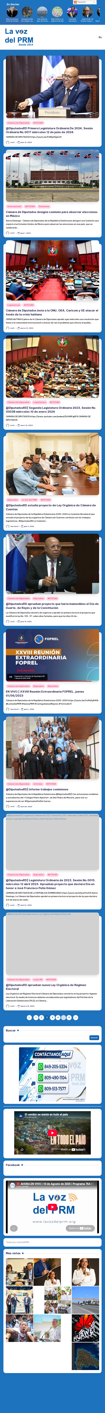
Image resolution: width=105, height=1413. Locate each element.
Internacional (14, 206)
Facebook (13, 1165)
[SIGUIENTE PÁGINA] (75, 1017)
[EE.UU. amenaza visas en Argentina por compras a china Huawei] (85, 1328)
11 (69, 1017)
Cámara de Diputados (18, 123)
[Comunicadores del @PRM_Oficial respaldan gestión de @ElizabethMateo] (85, 1272)
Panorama (44, 206)
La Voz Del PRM (29, 500)
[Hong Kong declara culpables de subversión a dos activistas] (19, 1328)
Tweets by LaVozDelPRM (17, 1242)
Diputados (13, 500)
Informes (37, 784)
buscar (94, 1037)
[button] (29, 1017)
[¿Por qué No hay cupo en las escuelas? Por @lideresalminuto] (85, 1356)
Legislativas (14, 305)
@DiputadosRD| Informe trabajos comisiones (37, 789)
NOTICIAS (38, 123)
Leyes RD (37, 980)
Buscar (11, 1030)
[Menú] (100, 37)
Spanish (81, 2)
